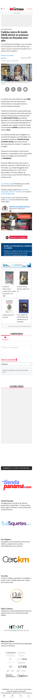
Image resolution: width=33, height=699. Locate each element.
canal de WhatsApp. (8, 194)
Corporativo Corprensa (11, 653)
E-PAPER (21, 697)
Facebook (18, 192)
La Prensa (22, 653)
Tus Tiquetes (11, 663)
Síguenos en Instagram (18, 237)
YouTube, (25, 190)
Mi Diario (11, 656)
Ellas (22, 656)
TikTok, (11, 192)
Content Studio (21, 659)
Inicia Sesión (17, 13)
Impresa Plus (22, 671)
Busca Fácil (22, 663)
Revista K (11, 659)
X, (14, 192)
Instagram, (4, 192)
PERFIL (28, 697)
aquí (6, 200)
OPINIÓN (12, 697)
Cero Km (22, 675)
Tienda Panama (11, 675)
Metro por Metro (10, 671)
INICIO (4, 697)
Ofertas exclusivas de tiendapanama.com (20, 326)
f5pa (22, 667)
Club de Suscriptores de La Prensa (10, 667)
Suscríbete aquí (6, 184)
